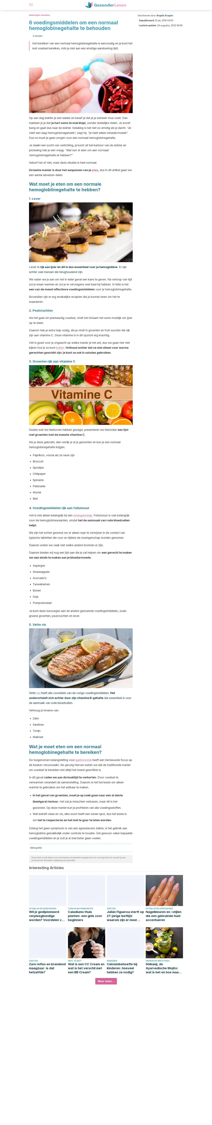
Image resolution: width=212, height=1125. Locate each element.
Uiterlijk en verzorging (42, 908)
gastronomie (84, 760)
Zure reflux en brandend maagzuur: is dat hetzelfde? (47, 968)
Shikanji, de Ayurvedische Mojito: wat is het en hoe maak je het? (163, 968)
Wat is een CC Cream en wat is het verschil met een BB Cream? (86, 968)
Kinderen (112, 961)
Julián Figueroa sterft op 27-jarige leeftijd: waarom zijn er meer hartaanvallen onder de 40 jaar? (125, 916)
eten (95, 170)
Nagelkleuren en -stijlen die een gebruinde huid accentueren (163, 916)
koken (60, 347)
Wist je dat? (74, 961)
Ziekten (111, 908)
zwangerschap (82, 515)
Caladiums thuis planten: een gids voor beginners (85, 916)
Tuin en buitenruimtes (80, 908)
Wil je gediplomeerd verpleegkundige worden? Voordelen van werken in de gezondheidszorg (47, 916)
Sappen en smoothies (157, 961)
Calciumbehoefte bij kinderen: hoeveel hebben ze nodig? (122, 968)
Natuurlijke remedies (39, 15)
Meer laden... (106, 981)
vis (38, 693)
